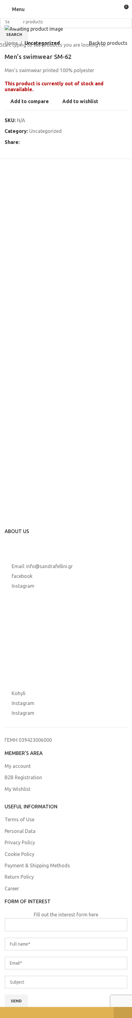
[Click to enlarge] (16, 22)
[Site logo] (66, 9)
